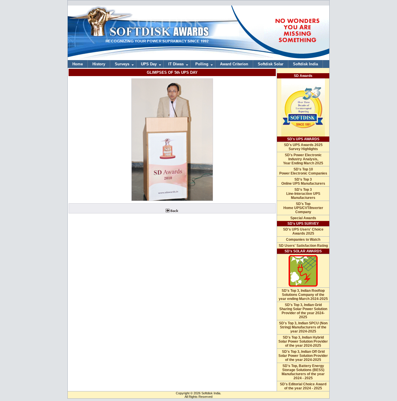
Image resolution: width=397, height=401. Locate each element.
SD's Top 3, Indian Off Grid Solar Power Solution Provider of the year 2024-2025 (303, 356)
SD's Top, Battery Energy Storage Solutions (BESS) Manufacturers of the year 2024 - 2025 (303, 372)
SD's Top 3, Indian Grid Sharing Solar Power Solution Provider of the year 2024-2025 (303, 311)
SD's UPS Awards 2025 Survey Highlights (303, 147)
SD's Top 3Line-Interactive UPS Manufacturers (303, 194)
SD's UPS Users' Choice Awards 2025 (303, 231)
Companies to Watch (303, 240)
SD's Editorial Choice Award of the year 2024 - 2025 (303, 386)
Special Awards (303, 218)
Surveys (122, 64)
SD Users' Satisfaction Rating (303, 246)
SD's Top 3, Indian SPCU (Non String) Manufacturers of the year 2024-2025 (303, 327)
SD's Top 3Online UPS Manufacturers (303, 181)
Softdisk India (305, 64)
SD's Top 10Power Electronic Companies (303, 171)
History (98, 64)
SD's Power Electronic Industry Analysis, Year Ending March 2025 (303, 159)
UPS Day (149, 64)
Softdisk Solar (270, 64)
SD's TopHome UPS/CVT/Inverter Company (303, 208)
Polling (201, 64)
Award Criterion (234, 64)
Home (77, 64)
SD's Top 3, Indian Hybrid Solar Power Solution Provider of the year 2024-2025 (303, 341)
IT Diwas (176, 64)
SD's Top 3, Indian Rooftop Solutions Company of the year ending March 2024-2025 (303, 295)
